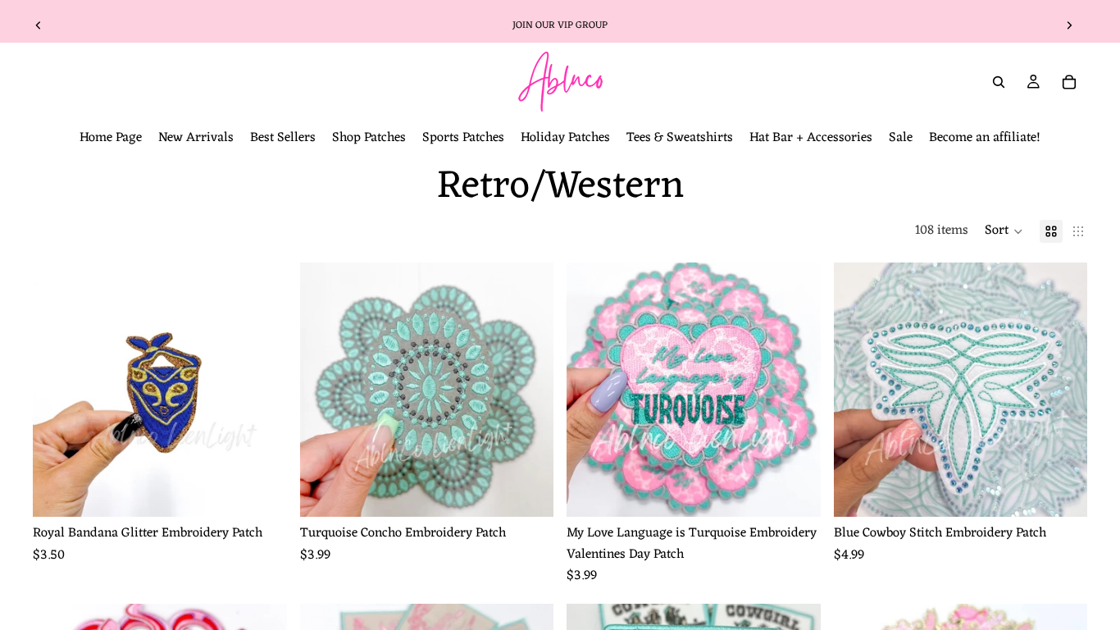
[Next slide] (1069, 25)
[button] (1004, 231)
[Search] (999, 82)
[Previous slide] (38, 25)
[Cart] (1069, 82)
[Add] (261, 491)
